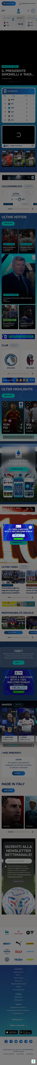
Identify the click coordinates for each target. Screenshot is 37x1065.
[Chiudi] (30, 527)
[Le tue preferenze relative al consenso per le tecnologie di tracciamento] (33, 1061)
